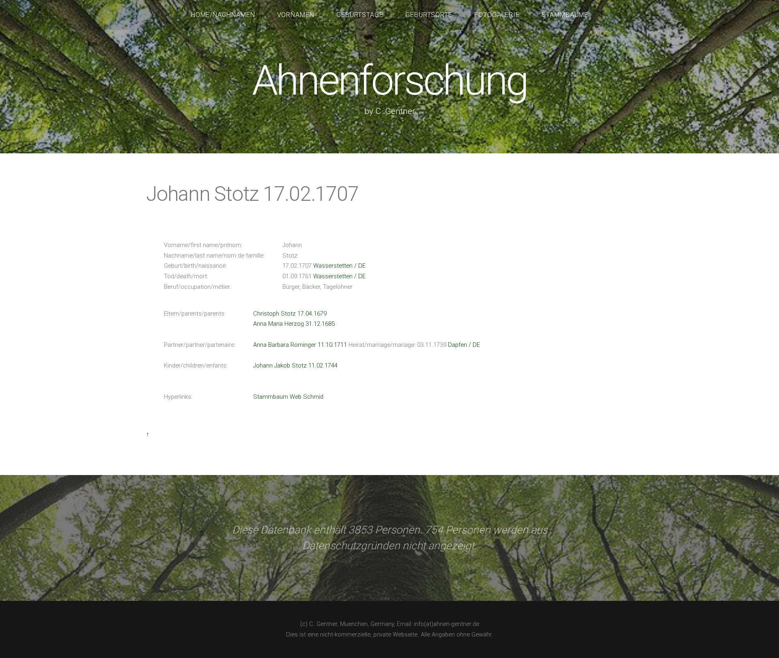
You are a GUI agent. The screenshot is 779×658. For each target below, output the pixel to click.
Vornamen (296, 15)
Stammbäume (565, 15)
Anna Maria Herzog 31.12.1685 (294, 323)
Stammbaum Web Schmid (288, 396)
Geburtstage (360, 15)
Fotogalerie (497, 15)
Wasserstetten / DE (339, 265)
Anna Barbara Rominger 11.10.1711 (300, 344)
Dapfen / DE (464, 344)
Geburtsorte (429, 15)
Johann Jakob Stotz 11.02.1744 (295, 365)
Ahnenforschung (389, 80)
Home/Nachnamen (223, 15)
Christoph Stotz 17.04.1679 (290, 313)
